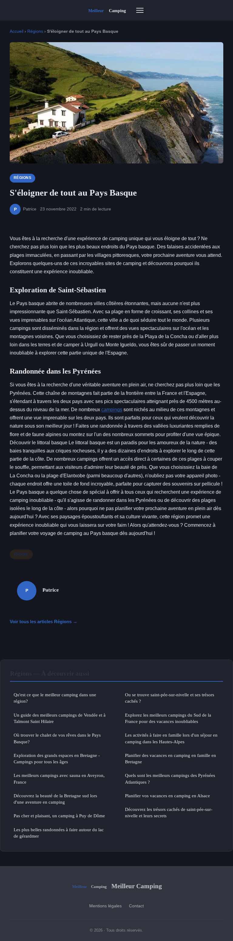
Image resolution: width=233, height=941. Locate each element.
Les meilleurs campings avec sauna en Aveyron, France (59, 778)
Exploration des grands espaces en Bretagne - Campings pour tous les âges (57, 758)
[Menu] (140, 10)
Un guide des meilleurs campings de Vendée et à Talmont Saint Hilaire (60, 718)
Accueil (16, 31)
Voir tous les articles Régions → (43, 621)
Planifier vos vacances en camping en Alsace (167, 795)
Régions (35, 31)
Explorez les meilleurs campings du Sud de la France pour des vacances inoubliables (168, 718)
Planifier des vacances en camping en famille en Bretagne (170, 758)
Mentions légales (105, 905)
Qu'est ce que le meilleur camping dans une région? (55, 698)
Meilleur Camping (136, 885)
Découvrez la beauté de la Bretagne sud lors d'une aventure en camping (55, 799)
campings (111, 409)
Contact (136, 905)
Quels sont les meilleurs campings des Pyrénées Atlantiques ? (170, 778)
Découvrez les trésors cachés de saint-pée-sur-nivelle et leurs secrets (168, 812)
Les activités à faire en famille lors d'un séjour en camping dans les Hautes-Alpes (171, 738)
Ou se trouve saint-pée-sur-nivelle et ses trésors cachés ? (169, 698)
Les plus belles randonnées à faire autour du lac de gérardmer (59, 832)
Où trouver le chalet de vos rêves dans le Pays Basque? (57, 738)
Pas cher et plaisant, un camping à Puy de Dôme (59, 815)
